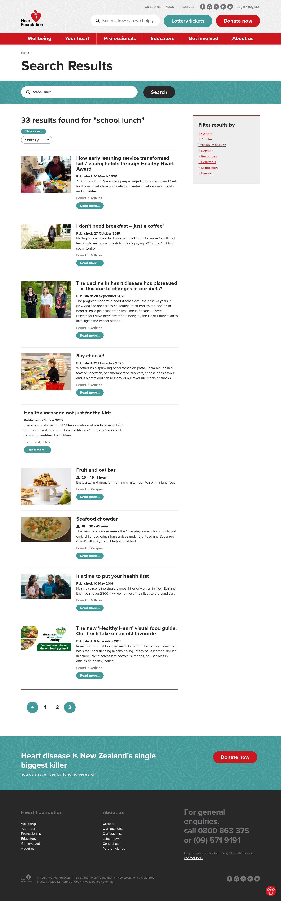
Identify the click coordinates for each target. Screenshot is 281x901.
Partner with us (114, 848)
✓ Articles (205, 139)
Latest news (111, 839)
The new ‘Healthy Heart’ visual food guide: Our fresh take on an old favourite (126, 631)
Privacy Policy (91, 882)
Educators (162, 38)
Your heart (77, 38)
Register (254, 7)
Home (25, 53)
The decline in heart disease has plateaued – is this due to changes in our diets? (126, 286)
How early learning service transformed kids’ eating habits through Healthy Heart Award (125, 163)
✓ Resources (207, 156)
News (169, 7)
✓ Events (204, 173)
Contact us (153, 7)
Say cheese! (90, 356)
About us (242, 38)
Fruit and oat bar (96, 470)
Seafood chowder (97, 519)
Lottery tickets (188, 21)
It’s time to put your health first (112, 576)
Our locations (113, 829)
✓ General (205, 134)
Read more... (90, 206)
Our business (112, 834)
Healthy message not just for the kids (68, 413)
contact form (193, 858)
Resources (186, 7)
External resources (212, 145)
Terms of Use (70, 882)
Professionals (120, 38)
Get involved (203, 38)
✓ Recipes (205, 151)
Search (159, 92)
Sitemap (108, 882)
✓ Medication (208, 168)
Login (241, 7)
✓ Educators (207, 162)
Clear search (33, 131)
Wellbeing (39, 38)
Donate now (238, 21)
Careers (108, 824)
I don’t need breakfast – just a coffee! (120, 226)
